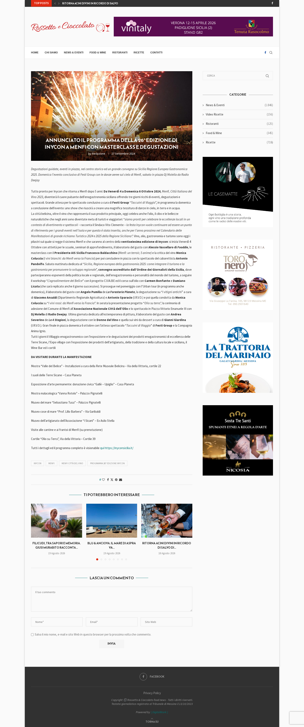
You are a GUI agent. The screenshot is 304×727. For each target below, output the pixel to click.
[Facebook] (272, 3)
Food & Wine (98, 52)
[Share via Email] (120, 480)
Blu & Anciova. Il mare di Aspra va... (111, 545)
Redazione (98, 153)
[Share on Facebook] (108, 480)
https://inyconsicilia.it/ (119, 448)
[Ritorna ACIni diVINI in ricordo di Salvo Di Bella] (166, 521)
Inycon (37, 463)
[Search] (271, 53)
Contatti (156, 52)
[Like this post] (103, 480)
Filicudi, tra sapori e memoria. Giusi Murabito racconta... (56, 545)
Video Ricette (239, 114)
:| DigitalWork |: (159, 712)
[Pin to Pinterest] (116, 480)
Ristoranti (119, 52)
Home (34, 52)
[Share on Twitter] (111, 480)
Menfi (51, 463)
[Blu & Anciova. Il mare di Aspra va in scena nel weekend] (111, 521)
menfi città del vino (72, 463)
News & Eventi (73, 52)
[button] (55, 3)
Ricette (139, 52)
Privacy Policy (152, 693)
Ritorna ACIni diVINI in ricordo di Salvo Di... (92, 3)
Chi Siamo (51, 52)
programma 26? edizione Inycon (107, 463)
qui (102, 448)
